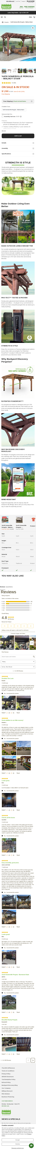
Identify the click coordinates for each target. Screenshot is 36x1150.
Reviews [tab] (2, 587)
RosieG (3, 680)
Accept (17, 1140)
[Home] (3, 22)
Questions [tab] (9, 587)
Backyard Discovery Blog (9, 1085)
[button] (4, 626)
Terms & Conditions (8, 1071)
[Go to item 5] (25, 71)
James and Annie (6, 864)
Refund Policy (6, 1082)
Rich (3, 782)
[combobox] (19, 666)
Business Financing (8, 1097)
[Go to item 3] (14, 71)
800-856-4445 (10, 1)
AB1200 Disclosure (8, 1076)
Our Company (6, 1088)
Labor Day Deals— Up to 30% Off (18, 12)
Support (24, 1)
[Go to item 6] (30, 71)
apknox (3, 976)
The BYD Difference (8, 1068)
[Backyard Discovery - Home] (9, 6)
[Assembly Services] (20, 116)
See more (4, 130)
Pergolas (6, 22)
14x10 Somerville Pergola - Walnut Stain (21, 22)
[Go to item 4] (20, 71)
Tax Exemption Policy (8, 1079)
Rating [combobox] (3, 661)
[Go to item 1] (4, 71)
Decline (17, 1144)
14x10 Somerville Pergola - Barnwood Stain (21, 526)
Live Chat (18, 1)
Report (18, 712)
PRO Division (6, 1094)
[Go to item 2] (9, 71)
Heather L (4, 722)
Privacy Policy (6, 1074)
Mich (3, 936)
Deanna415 (4, 1022)
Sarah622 (4, 819)
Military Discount (7, 1091)
